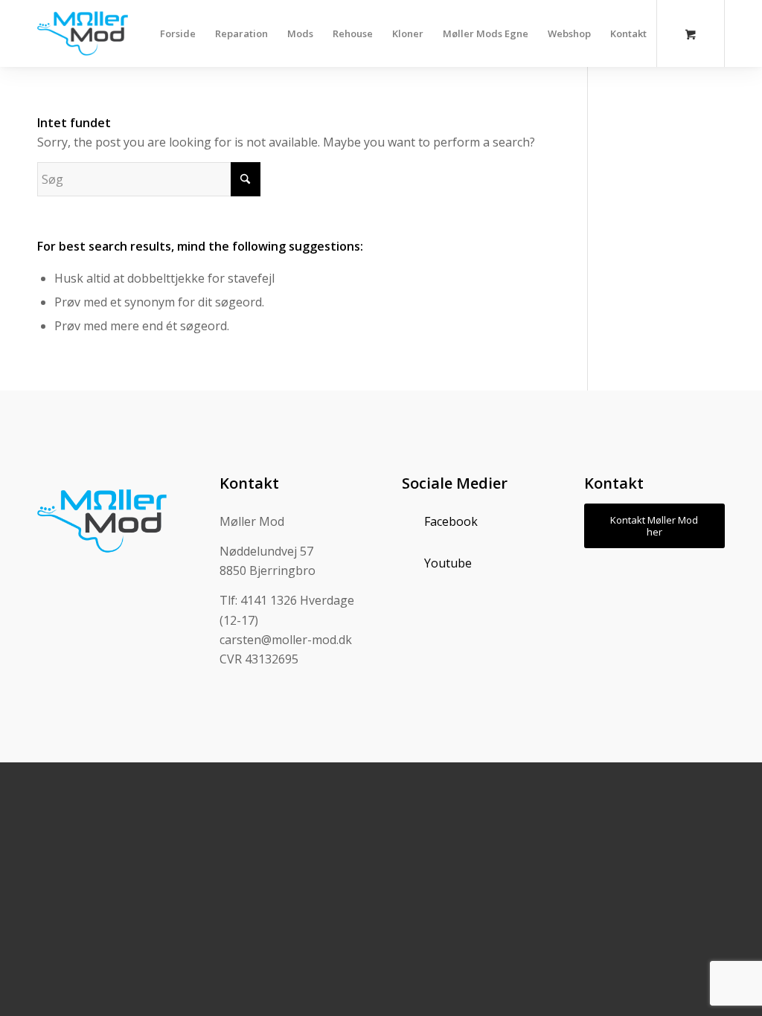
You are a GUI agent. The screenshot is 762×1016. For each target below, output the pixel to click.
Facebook (451, 521)
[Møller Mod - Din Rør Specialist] (82, 33)
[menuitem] (177, 33)
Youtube (448, 563)
